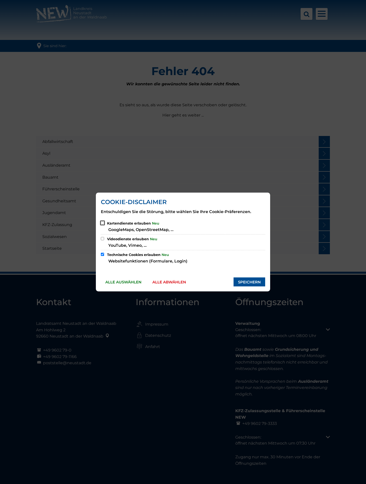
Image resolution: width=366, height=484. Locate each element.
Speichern (249, 282)
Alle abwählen (169, 282)
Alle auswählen (123, 282)
